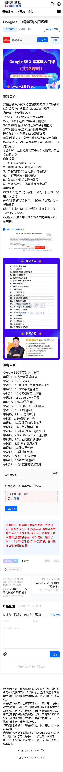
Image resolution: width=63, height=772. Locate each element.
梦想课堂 (40, 750)
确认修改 (55, 614)
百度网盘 (11, 508)
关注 (43, 40)
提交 (55, 654)
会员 (31, 11)
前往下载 (54, 29)
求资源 (20, 11)
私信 (55, 40)
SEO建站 (10, 29)
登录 (16, 498)
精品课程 (7, 11)
